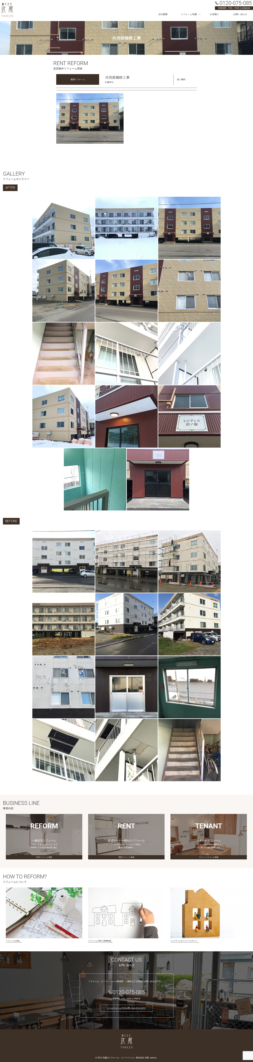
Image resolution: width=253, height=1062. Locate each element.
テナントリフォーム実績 (208, 857)
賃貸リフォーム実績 (126, 857)
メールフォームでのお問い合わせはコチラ (126, 1008)
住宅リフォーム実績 (44, 857)
